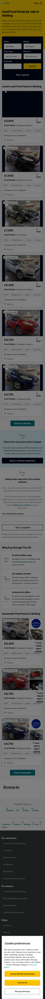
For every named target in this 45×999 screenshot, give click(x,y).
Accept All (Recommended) (22, 974)
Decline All (22, 982)
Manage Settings (22, 991)
